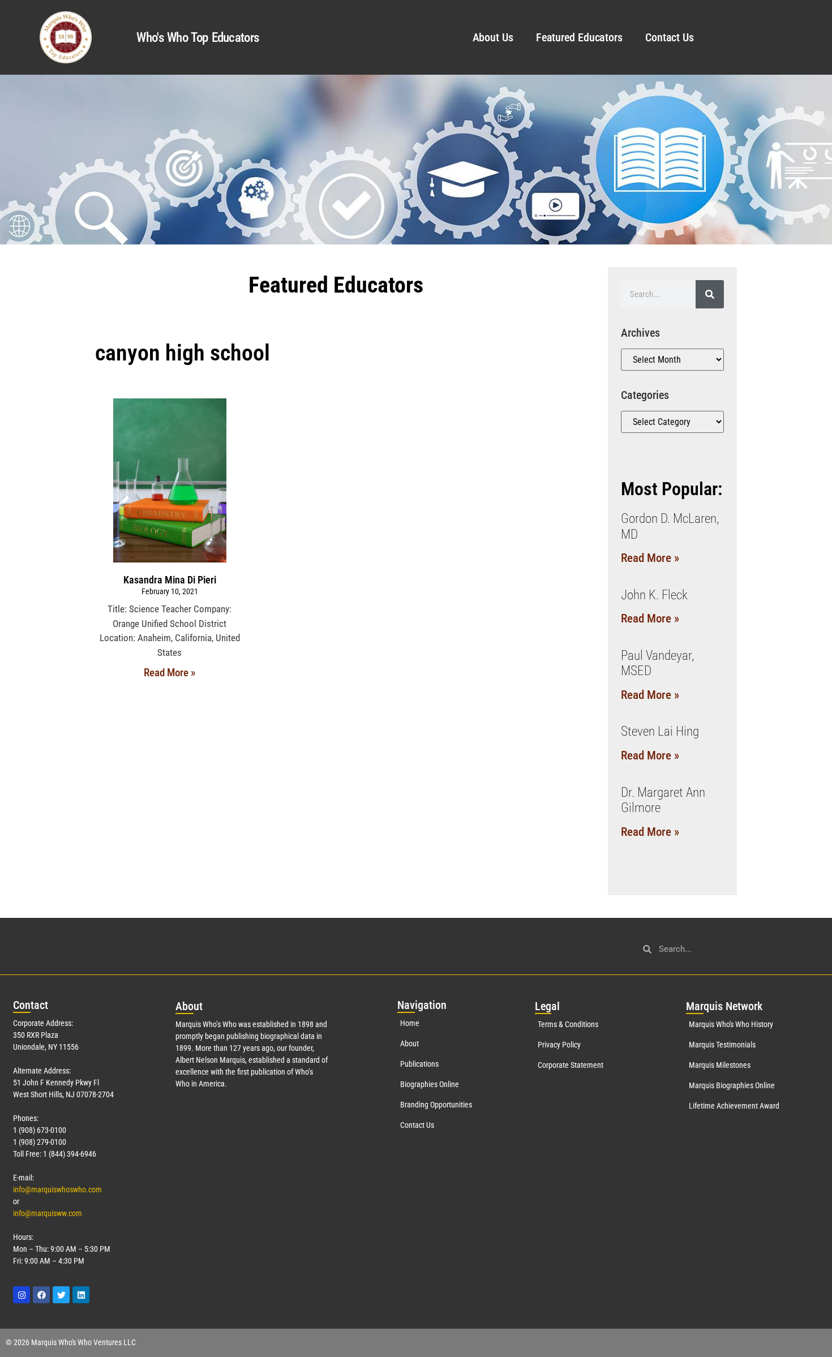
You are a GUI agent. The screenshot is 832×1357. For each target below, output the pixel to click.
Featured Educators (579, 37)
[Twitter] (61, 1294)
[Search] (710, 294)
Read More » (169, 672)
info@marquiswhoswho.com (57, 1189)
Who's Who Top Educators (197, 37)
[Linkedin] (80, 1294)
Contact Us (669, 37)
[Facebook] (41, 1294)
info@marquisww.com (47, 1213)
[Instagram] (21, 1294)
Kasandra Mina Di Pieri (169, 580)
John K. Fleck (654, 595)
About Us (493, 37)
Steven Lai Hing (660, 731)
